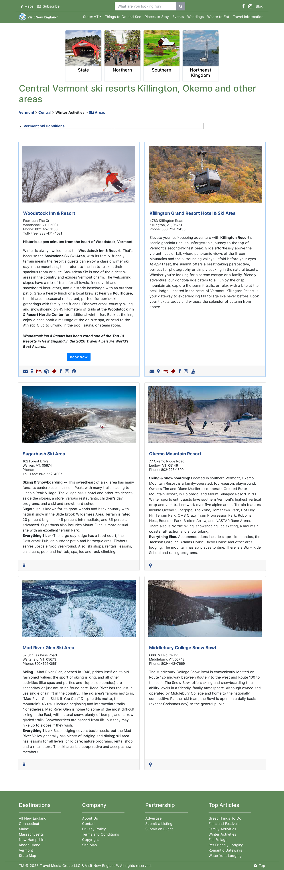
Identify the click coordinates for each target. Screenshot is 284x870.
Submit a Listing (158, 823)
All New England (32, 818)
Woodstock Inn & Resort (49, 213)
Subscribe (51, 6)
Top (262, 865)
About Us (90, 818)
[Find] (180, 6)
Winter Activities (222, 834)
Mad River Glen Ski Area (48, 647)
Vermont (26, 112)
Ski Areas (97, 112)
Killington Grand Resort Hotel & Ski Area (193, 213)
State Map (27, 855)
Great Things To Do (225, 818)
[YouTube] (194, 371)
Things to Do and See (123, 16)
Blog (259, 6)
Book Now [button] (79, 357)
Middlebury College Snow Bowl (182, 647)
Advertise (153, 818)
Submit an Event (159, 829)
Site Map (89, 845)
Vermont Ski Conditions (44, 126)
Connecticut (29, 823)
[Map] (33, 371)
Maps (29, 6)
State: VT (91, 16)
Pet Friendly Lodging (226, 845)
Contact (89, 823)
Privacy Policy (94, 829)
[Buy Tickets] (55, 371)
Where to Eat (218, 16)
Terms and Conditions (100, 834)
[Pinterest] (75, 371)
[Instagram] (68, 371)
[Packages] (47, 371)
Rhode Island (29, 845)
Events (178, 16)
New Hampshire (32, 839)
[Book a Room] (39, 371)
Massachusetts (31, 834)
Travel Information (248, 16)
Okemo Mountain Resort (175, 453)
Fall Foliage (218, 839)
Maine (24, 829)
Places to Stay (157, 16)
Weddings (195, 16)
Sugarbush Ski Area (44, 453)
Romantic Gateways (225, 850)
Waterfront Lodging (225, 855)
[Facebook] (61, 371)
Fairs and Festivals (224, 823)
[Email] (26, 371)
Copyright (90, 839)
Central (44, 112)
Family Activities (222, 829)
